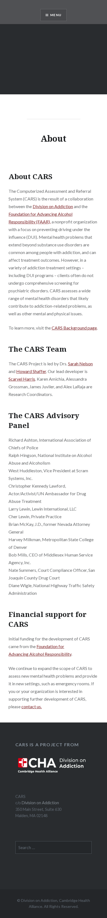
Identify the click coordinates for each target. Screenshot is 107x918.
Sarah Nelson (80, 363)
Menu (55, 15)
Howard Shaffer (31, 371)
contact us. (31, 706)
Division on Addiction (53, 206)
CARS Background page (74, 327)
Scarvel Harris (22, 378)
